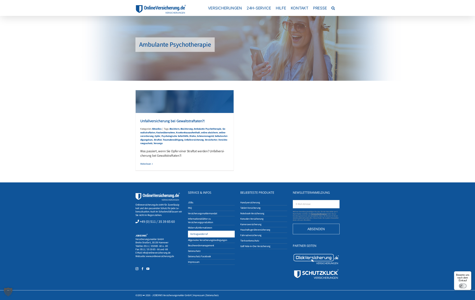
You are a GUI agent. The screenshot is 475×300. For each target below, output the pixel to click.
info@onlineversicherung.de (156, 252)
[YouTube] (147, 268)
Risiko (192, 136)
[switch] (462, 286)
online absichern (209, 132)
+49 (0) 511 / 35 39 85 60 (157, 221)
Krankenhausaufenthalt (188, 132)
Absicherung (186, 129)
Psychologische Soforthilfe (175, 136)
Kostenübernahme (165, 132)
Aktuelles (157, 129)
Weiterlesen (145, 164)
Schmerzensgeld (205, 136)
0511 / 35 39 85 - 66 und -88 (154, 249)
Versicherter (211, 139)
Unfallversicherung (194, 139)
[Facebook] (142, 268)
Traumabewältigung (173, 139)
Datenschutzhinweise (319, 214)
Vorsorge (158, 143)
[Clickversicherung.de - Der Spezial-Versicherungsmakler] (316, 254)
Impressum (199, 295)
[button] (333, 8)
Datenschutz (212, 295)
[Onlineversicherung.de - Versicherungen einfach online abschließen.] (157, 194)
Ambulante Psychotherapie (207, 129)
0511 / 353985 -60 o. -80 (156, 246)
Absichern (174, 129)
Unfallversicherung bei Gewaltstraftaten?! (172, 121)
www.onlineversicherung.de (160, 256)
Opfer (157, 136)
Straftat (158, 139)
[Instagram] (136, 268)
